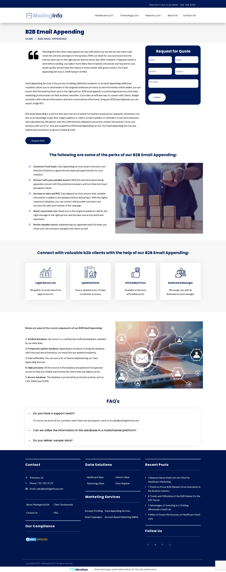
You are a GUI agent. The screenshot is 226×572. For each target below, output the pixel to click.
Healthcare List (104, 15)
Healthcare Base (95, 477)
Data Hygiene (122, 483)
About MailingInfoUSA (37, 504)
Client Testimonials (63, 504)
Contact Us (189, 15)
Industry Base (122, 477)
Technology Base (95, 483)
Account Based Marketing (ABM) (121, 517)
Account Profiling (94, 510)
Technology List (129, 15)
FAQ (56, 512)
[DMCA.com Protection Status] (36, 539)
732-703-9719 (188, 5)
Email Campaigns (93, 517)
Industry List (153, 15)
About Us (173, 15)
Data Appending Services (117, 510)
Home (29, 39)
